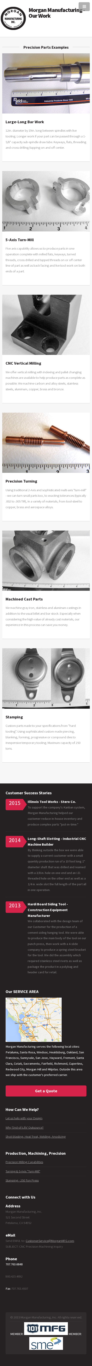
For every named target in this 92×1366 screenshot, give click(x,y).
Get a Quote (46, 1090)
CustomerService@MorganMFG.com (50, 1241)
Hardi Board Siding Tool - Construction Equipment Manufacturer (48, 910)
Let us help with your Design (24, 1118)
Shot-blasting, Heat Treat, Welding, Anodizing (36, 1137)
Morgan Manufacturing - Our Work (57, 13)
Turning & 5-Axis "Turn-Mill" (23, 1171)
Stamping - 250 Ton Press (22, 1180)
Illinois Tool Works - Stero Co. (52, 801)
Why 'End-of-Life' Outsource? (25, 1127)
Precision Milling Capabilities (24, 1162)
